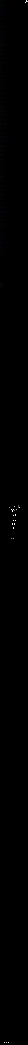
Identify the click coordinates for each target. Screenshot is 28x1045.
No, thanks (14, 538)
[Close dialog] (26, 2)
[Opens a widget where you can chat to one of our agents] (6, 1042)
